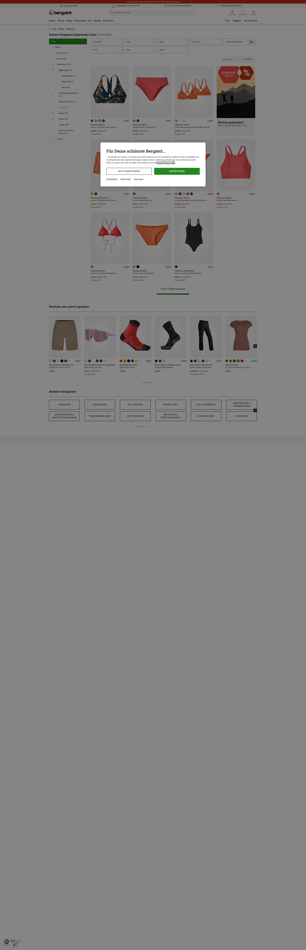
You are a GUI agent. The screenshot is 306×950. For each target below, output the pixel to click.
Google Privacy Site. (166, 163)
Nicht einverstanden (129, 171)
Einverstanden (177, 171)
